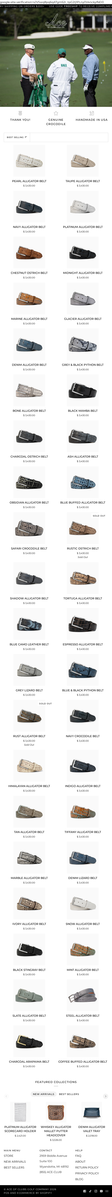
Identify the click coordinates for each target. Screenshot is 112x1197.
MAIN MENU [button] (12, 1150)
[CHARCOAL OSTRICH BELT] (29, 436)
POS (6, 1192)
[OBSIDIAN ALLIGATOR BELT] (29, 482)
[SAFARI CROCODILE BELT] (29, 528)
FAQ (78, 1155)
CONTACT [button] (46, 1150)
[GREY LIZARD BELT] (29, 670)
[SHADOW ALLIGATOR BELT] (29, 578)
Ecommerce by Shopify (34, 1192)
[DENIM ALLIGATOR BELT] (29, 344)
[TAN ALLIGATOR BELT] (29, 812)
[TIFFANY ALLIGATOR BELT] (82, 812)
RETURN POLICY (86, 1167)
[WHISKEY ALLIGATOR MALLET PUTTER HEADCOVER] (56, 1112)
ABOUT (80, 1161)
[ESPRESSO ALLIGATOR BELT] (82, 624)
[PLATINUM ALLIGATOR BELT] (82, 207)
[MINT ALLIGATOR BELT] (82, 949)
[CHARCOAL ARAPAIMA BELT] (29, 1041)
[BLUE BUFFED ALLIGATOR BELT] (82, 482)
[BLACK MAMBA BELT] (82, 390)
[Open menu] (8, 22)
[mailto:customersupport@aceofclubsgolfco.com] (107, 1191)
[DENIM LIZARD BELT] (82, 858)
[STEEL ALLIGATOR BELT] (82, 995)
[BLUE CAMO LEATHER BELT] (29, 624)
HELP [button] (79, 1150)
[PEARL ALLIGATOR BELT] (29, 161)
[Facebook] (84, 1191)
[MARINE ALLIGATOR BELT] (29, 299)
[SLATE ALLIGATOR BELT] (29, 995)
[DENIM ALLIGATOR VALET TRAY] (91, 1112)
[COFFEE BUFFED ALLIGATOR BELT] (82, 1041)
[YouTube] (101, 1191)
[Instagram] (95, 1191)
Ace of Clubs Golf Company (28, 1189)
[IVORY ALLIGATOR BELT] (29, 903)
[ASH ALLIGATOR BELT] (82, 436)
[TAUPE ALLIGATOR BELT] (82, 161)
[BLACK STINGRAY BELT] (29, 949)
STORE (8, 1155)
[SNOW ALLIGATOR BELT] (82, 903)
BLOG (79, 1179)
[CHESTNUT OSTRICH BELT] (29, 253)
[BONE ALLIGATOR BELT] (29, 390)
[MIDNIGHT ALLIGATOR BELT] (82, 253)
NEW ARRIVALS (15, 1161)
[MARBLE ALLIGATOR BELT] (29, 858)
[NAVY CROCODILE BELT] (82, 716)
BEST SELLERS (14, 1167)
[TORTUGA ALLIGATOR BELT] (82, 578)
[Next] (105, 1096)
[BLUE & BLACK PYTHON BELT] (82, 670)
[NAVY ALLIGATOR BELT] (29, 207)
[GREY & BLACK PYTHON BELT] (82, 344)
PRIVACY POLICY (87, 1173)
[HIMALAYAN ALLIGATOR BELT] (29, 766)
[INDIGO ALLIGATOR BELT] (82, 766)
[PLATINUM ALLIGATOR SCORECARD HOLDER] (20, 1112)
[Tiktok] (90, 1191)
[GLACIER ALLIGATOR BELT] (82, 299)
